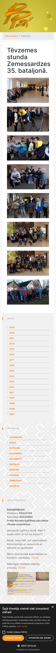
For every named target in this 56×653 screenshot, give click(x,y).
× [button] (52, 607)
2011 (11, 392)
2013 (11, 381)
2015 (11, 370)
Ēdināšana (15, 480)
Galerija (14, 486)
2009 (12, 403)
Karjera (14, 475)
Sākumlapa (11, 35)
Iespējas (14, 469)
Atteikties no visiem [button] (40, 638)
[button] (28, 645)
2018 (11, 354)
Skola (12, 442)
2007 (12, 414)
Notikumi (14, 448)
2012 (11, 387)
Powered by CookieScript (28, 650)
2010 (11, 398)
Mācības (14, 464)
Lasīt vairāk (22, 626)
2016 (11, 365)
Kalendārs (15, 453)
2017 (11, 360)
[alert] (28, 628)
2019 (11, 349)
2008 (12, 408)
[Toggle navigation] (49, 16)
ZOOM (34, 557)
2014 (11, 376)
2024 (12, 327)
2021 (11, 338)
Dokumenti (15, 459)
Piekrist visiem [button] (13, 638)
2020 (12, 343)
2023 (12, 333)
